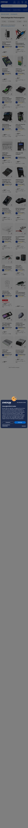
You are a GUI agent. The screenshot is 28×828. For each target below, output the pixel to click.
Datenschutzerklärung (6, 424)
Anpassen (8, 422)
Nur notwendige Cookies (21, 402)
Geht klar (20, 422)
